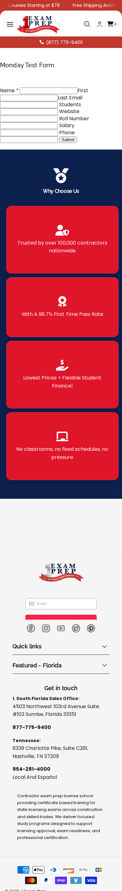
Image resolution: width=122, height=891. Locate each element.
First (83, 90)
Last (63, 97)
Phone (67, 132)
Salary (66, 125)
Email (75, 97)
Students (70, 104)
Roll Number (74, 118)
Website (69, 111)
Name (9, 90)
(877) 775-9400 (64, 42)
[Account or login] (100, 24)
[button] (10, 24)
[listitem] (62, 240)
